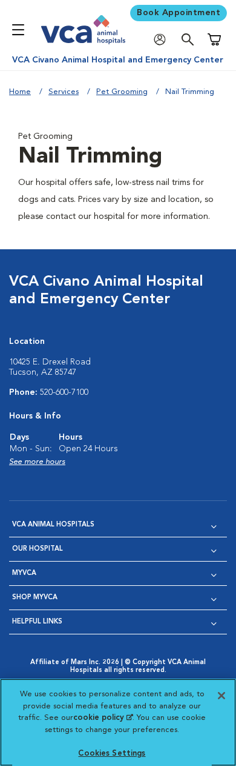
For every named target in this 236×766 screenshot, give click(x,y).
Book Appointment (178, 12)
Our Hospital (37, 549)
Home (20, 92)
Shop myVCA (34, 597)
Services (63, 92)
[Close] (221, 695)
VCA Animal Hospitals (53, 525)
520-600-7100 (64, 392)
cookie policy (103, 718)
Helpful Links (37, 622)
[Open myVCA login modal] (163, 40)
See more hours (37, 462)
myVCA (24, 573)
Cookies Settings (111, 754)
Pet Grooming (122, 92)
